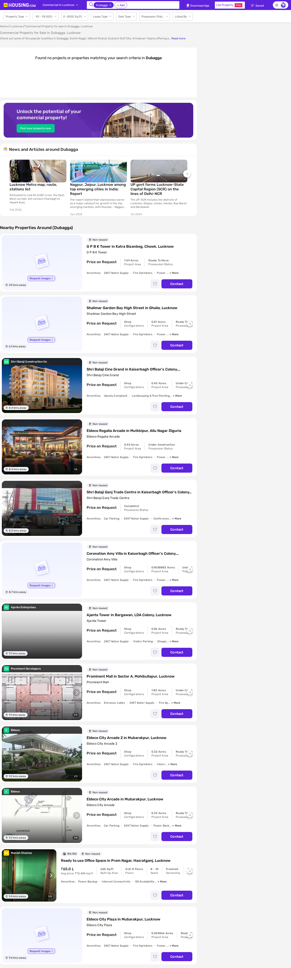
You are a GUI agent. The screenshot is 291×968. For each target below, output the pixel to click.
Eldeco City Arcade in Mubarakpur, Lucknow (125, 799)
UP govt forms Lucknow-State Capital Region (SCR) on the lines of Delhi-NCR (157, 189)
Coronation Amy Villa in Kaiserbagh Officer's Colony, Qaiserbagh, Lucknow (131, 553)
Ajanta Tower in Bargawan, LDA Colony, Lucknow (129, 615)
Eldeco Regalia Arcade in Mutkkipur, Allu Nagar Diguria (134, 431)
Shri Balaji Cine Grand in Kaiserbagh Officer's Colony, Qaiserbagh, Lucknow (132, 369)
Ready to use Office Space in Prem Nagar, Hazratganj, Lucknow (116, 860)
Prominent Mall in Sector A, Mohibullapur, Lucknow (131, 676)
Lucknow (16, 26)
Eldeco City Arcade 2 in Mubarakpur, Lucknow (126, 738)
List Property (228, 5)
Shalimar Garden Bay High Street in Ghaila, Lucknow (132, 308)
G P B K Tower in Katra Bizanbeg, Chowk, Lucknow (130, 246)
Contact (176, 284)
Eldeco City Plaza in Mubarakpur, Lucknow (123, 919)
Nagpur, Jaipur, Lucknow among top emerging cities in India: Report (98, 189)
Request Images (40, 278)
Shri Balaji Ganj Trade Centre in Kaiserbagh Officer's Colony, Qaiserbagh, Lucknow (138, 492)
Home (4, 26)
